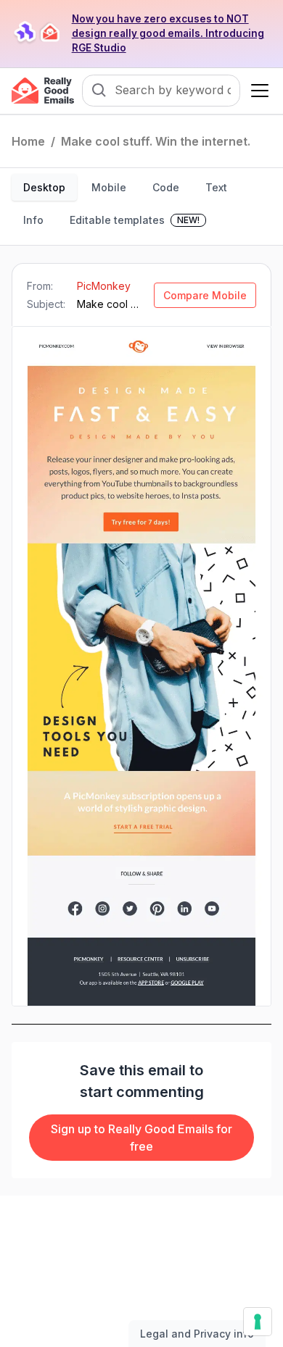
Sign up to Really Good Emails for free (141, 1138)
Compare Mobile (205, 295)
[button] (256, 90)
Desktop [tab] (44, 187)
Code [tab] (165, 187)
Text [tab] (216, 187)
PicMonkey (104, 286)
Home (28, 141)
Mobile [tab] (108, 187)
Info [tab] (33, 220)
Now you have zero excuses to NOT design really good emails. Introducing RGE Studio (168, 33)
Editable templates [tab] (135, 220)
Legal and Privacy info (197, 1333)
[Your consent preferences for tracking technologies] (257, 1321)
